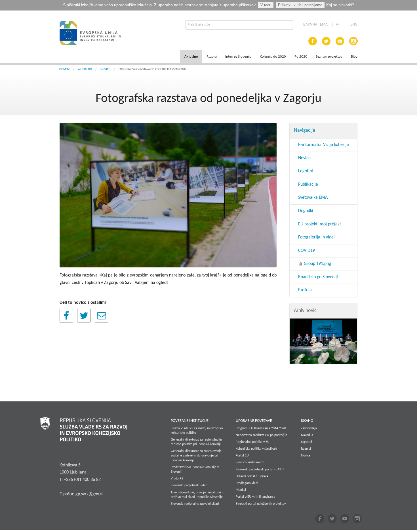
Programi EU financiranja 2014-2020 (261, 428)
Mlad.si (241, 490)
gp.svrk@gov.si (89, 494)
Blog (354, 56)
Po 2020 (300, 56)
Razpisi (212, 56)
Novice (105, 69)
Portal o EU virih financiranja (255, 496)
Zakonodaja (309, 428)
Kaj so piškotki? (340, 5)
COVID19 (306, 250)
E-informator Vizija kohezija (323, 145)
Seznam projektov (329, 56)
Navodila (307, 435)
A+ (338, 24)
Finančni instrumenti (250, 462)
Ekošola (305, 290)
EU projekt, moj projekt (319, 224)
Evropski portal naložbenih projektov (261, 504)
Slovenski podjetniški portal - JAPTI (260, 469)
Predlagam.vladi (247, 483)
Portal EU (242, 455)
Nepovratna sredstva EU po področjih (261, 435)
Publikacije (308, 184)
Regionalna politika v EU (252, 442)
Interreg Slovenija (238, 56)
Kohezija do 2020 (273, 56)
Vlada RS (177, 478)
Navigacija (304, 130)
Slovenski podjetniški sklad (189, 485)
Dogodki (305, 211)
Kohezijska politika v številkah (256, 449)
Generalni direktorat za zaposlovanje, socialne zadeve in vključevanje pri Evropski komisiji (196, 455)
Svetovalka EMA (313, 197)
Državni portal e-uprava (252, 476)
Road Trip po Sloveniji (318, 277)
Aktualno (191, 56)
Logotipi (305, 171)
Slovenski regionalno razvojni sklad (195, 504)
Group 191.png (317, 263)
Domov (64, 69)
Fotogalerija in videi (316, 237)
